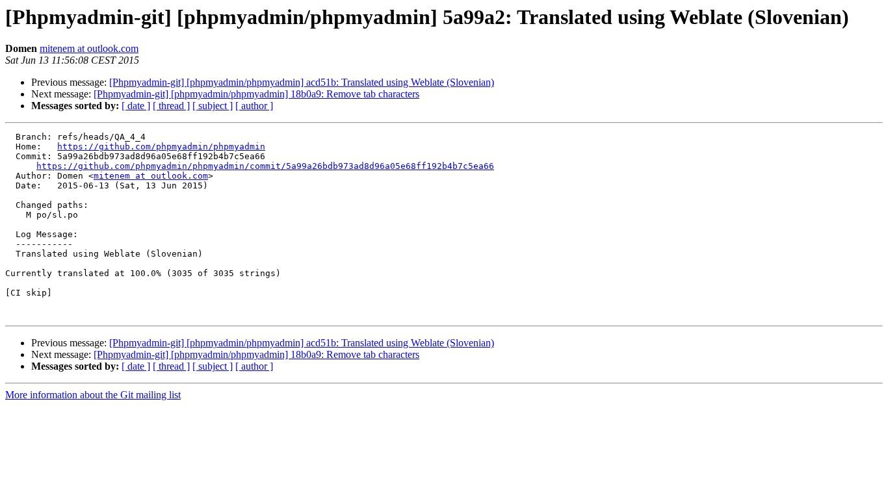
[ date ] (136, 105)
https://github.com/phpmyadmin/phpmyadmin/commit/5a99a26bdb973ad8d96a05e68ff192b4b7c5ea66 (265, 166)
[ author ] (254, 105)
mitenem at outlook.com (89, 48)
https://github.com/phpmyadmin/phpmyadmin (161, 146)
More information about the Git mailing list (93, 394)
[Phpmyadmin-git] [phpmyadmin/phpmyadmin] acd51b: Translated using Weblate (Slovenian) (301, 82)
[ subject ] (212, 105)
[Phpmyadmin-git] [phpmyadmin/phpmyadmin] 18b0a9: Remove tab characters (256, 93)
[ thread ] (171, 105)
